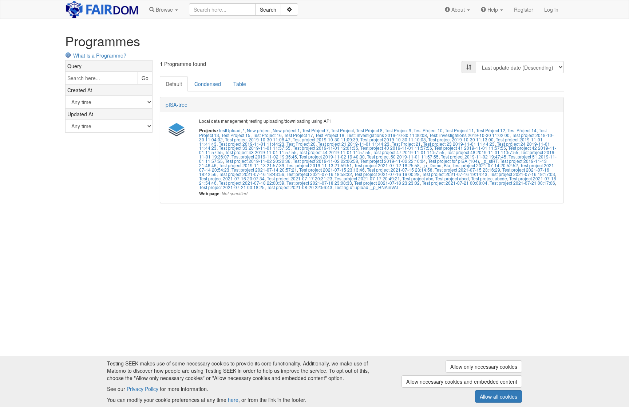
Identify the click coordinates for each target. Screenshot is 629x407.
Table (239, 83)
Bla (447, 165)
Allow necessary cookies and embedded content (461, 381)
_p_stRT (489, 161)
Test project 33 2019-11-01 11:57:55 (254, 148)
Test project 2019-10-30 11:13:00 (461, 139)
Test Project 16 (267, 135)
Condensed (207, 83)
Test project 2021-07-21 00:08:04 (454, 183)
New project (258, 130)
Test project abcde (489, 178)
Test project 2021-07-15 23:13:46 (332, 170)
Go (145, 78)
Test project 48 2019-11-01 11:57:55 (482, 152)
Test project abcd (452, 178)
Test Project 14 (522, 130)
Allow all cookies (498, 396)
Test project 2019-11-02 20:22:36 (257, 161)
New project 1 (286, 130)
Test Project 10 (428, 130)
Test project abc (417, 178)
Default (174, 83)
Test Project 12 (490, 130)
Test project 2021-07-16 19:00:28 (387, 174)
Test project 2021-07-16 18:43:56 (251, 174)
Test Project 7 (315, 130)
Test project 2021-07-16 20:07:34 (232, 178)
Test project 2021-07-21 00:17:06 (522, 183)
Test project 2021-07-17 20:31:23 (299, 178)
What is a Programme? (99, 55)
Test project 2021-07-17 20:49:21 (367, 178)
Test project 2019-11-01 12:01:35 (325, 148)
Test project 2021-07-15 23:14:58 (399, 170)
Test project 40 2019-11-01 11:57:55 (396, 148)
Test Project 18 (329, 135)
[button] (163, 9)
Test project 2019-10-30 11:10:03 (393, 139)
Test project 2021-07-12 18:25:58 (387, 165)
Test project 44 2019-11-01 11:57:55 (335, 152)
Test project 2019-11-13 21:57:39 (251, 165)
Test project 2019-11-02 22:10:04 (393, 161)
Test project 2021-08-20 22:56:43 (299, 187)
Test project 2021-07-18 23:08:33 (319, 183)
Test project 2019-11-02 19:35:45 (264, 156)
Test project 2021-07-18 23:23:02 (387, 183)
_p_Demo (432, 165)
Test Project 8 (369, 130)
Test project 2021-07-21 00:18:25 (232, 187)
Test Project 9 (398, 130)
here (233, 399)
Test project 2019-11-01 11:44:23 (251, 144)
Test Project (342, 130)
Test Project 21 (406, 144)
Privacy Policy (142, 388)
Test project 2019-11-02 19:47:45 (473, 156)
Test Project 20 (301, 144)
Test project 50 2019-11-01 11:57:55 (403, 156)
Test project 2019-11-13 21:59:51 (319, 165)
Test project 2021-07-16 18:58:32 (319, 174)
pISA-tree (176, 104)
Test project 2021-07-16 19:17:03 (522, 174)
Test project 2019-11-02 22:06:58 (325, 161)
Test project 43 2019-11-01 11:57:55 (261, 152)
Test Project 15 (235, 135)
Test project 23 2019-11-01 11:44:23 (459, 144)
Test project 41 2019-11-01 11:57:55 (470, 148)
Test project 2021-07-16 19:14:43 (454, 174)
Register (523, 9)
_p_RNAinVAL (385, 187)
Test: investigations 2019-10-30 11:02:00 (469, 135)
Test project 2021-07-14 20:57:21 (264, 170)
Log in (551, 9)
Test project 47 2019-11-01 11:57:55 (408, 152)
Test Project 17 (298, 135)
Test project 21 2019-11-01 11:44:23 (353, 144)
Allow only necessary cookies (483, 366)
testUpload (230, 130)
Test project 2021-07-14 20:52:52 (485, 165)
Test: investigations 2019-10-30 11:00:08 (387, 135)
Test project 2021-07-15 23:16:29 (467, 170)
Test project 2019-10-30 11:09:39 (325, 139)
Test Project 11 (459, 130)
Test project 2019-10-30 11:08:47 (257, 139)
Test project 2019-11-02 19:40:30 (332, 156)
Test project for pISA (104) (453, 161)
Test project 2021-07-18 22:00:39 (251, 183)
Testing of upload (351, 187)
